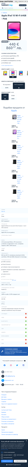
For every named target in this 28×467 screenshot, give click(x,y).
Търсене (3, 8)
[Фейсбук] (4, 365)
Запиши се (24, 361)
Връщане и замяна (6, 399)
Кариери (3, 412)
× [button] (26, 440)
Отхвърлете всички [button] (20, 461)
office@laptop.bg (10, 376)
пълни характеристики (6, 65)
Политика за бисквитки (7, 421)
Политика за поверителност (8, 419)
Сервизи (3, 401)
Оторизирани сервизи (11, 349)
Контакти (3, 414)
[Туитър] (17, 365)
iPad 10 (3, 211)
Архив (3, 430)
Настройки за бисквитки (7, 423)
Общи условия (5, 417)
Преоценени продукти (7, 432)
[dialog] (14, 453)
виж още (14, 280)
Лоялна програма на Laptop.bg (9, 434)
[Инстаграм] (11, 365)
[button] (14, 464)
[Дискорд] (23, 365)
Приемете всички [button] (7, 461)
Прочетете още (4, 449)
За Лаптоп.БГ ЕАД (6, 410)
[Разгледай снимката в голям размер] (14, 30)
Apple (14, 110)
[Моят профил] (26, 8)
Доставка (3, 397)
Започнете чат (9, 380)
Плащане (3, 394)
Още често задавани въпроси (9, 404)
